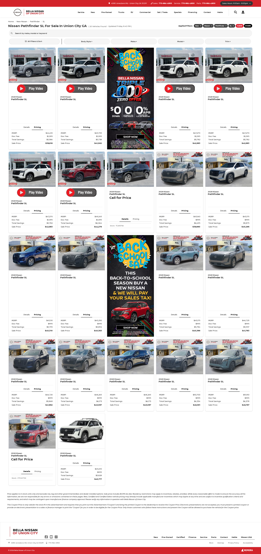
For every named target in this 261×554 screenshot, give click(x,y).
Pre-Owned (106, 12)
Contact (207, 12)
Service (203, 537)
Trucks (121, 12)
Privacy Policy (233, 543)
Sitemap (220, 543)
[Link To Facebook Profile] (46, 536)
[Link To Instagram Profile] (56, 536)
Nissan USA (246, 537)
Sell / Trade (162, 12)
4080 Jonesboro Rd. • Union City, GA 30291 (129, 3)
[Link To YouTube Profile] (51, 536)
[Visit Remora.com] (247, 550)
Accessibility (248, 543)
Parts (213, 537)
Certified (180, 537)
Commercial (145, 12)
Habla (220, 12)
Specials (177, 12)
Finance (192, 537)
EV (132, 12)
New (93, 12)
